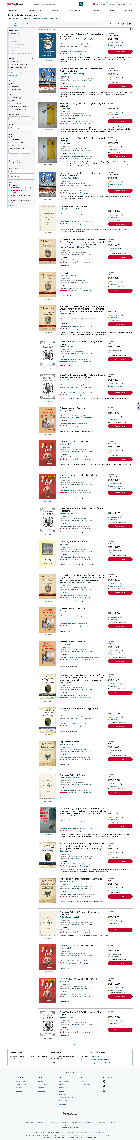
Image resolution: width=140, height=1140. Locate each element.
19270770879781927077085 (82, 551)
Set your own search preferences (103, 1063)
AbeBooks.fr (53, 1122)
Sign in (103, 4)
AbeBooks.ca (89, 1122)
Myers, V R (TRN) (84, 247)
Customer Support (86, 1084)
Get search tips (97, 1056)
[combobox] (55, 4)
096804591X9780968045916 (82, 115)
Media (61, 1084)
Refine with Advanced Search (46, 18)
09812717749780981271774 (82, 46)
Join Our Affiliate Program (45, 1084)
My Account (111, 4)
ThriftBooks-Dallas (71, 191)
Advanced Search (12, 10)
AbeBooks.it (64, 1122)
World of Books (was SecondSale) (76, 457)
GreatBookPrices (70, 260)
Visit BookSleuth (57, 1063)
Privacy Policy (63, 1094)
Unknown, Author (66, 346)
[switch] (10, 161)
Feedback (138, 406)
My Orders (19, 1091)
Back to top (70, 1072)
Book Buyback (42, 1087)
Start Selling (128, 10)
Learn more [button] (12, 205)
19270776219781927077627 (82, 823)
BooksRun (67, 52)
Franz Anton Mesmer (68, 276)
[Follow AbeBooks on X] (104, 1086)
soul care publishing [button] (24, 18)
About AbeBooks (64, 1081)
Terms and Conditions (98, 1132)
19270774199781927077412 (82, 751)
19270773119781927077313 (82, 254)
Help (129, 4)
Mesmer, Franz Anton (68, 247)
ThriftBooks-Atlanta (71, 222)
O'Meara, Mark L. (66, 108)
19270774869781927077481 (82, 451)
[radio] (9, 87)
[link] (129, 23)
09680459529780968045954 (82, 81)
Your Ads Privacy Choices (66, 1097)
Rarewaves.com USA (71, 657)
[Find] (81, 4)
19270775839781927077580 (82, 353)
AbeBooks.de (42, 1122)
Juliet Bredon (65, 644)
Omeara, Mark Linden (68, 816)
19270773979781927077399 (82, 689)
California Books (70, 994)
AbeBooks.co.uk (29, 1122)
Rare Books (55, 10)
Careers (61, 1087)
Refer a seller (41, 1091)
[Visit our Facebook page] (104, 1082)
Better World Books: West (73, 121)
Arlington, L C (65, 444)
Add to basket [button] (120, 52)
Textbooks (95, 10)
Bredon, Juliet (65, 411)
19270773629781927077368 (82, 418)
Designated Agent (64, 1101)
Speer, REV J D (65, 544)
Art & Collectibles (75, 10)
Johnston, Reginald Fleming (70, 178)
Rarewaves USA (69, 288)
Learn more (12, 75)
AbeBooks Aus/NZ (76, 1122)
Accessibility (62, 1104)
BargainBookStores (71, 326)
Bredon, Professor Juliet (69, 39)
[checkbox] (9, 33)
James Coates (65, 711)
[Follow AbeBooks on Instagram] (104, 1091)
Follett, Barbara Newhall (69, 209)
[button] (11, 24)
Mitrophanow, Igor (87, 39)
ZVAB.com (112, 1122)
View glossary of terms (100, 1060)
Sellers (111, 10)
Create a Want (15, 1063)
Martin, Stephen (66, 744)
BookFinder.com (70, 1126)
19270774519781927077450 (82, 216)
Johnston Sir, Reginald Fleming (72, 74)
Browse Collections (35, 10)
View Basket (19, 1094)
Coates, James (65, 682)
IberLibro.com (101, 1122)
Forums (61, 1091)
